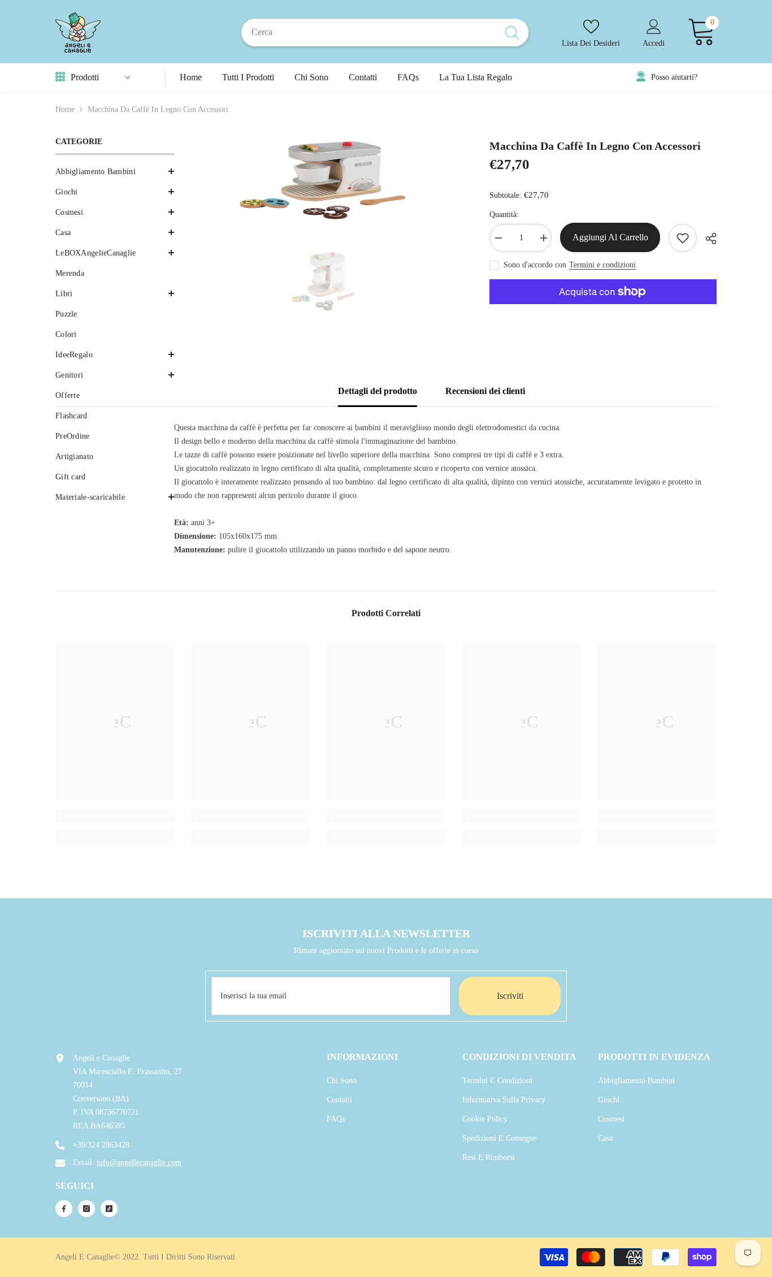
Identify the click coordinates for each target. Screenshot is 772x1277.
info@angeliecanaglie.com (139, 1162)
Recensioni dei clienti (485, 391)
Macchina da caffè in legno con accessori (595, 146)
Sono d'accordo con (535, 265)
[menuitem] (114, 172)
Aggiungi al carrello (610, 237)
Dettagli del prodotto (377, 391)
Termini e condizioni (602, 265)
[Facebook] (63, 1208)
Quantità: (504, 214)
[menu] (60, 77)
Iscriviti (510, 996)
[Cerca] (384, 32)
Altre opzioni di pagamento (603, 311)
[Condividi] (707, 238)
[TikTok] (109, 1208)
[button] (114, 191)
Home (65, 109)
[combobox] (368, 32)
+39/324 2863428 (101, 1145)
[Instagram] (86, 1208)
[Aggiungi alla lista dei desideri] (683, 238)
